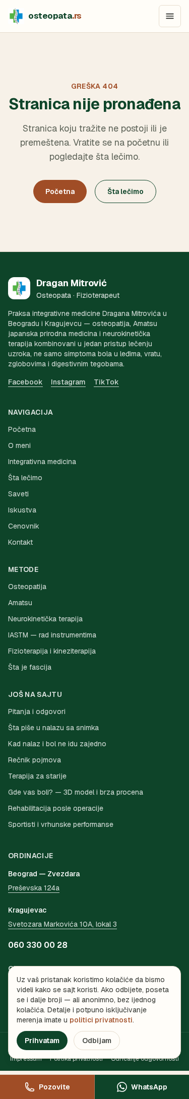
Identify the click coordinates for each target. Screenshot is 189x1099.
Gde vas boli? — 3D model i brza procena (75, 792)
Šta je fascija (29, 667)
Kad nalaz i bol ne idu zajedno (57, 743)
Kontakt (20, 542)
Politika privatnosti (76, 1059)
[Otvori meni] (170, 16)
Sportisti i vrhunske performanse (60, 824)
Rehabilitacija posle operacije (55, 808)
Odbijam (96, 1040)
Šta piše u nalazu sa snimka (53, 727)
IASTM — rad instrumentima (52, 634)
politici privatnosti (101, 1019)
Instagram (68, 381)
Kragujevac (27, 910)
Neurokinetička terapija (45, 618)
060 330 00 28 (38, 945)
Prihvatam (42, 1040)
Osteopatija (27, 586)
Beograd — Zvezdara (44, 873)
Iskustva (22, 509)
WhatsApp (149, 1086)
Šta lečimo (125, 191)
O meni (19, 445)
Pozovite (54, 1086)
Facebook (25, 381)
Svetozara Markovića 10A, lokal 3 (62, 924)
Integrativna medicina (42, 461)
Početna (60, 191)
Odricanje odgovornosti (145, 1059)
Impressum (26, 1059)
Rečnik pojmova (34, 759)
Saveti (18, 493)
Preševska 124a (33, 887)
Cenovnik (23, 526)
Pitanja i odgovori (37, 711)
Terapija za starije (37, 776)
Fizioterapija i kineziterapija (52, 651)
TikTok (106, 381)
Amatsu (20, 602)
